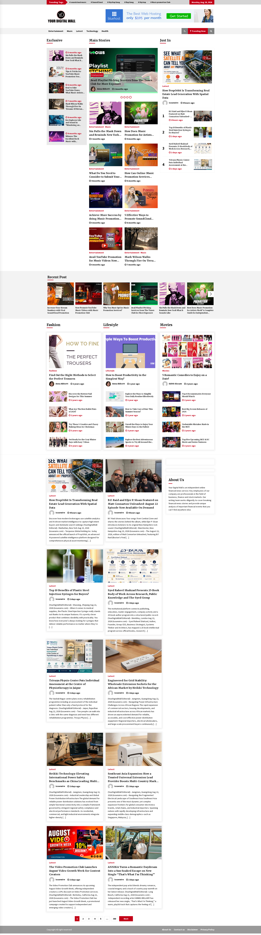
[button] (185, 31)
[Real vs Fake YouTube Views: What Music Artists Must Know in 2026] (56, 88)
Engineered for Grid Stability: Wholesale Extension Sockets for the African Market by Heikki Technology (133, 684)
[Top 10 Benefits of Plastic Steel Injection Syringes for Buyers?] (203, 132)
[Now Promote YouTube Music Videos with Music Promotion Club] (88, 293)
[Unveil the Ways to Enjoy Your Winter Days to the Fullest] (115, 427)
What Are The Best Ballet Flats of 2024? (82, 410)
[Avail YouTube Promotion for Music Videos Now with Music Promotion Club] (105, 238)
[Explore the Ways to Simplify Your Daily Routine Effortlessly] (115, 396)
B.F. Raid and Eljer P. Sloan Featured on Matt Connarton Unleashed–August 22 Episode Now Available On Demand (180, 114)
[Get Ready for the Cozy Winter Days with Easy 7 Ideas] (58, 442)
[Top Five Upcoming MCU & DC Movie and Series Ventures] (171, 442)
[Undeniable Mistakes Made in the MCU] (171, 427)
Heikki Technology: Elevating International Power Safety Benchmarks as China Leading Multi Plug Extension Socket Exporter (73, 777)
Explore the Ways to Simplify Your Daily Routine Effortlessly (139, 395)
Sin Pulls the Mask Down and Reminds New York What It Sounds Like (74, 58)
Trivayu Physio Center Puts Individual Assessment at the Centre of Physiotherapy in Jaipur (180, 162)
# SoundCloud (97, 2)
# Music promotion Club (160, 2)
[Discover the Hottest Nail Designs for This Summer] (58, 396)
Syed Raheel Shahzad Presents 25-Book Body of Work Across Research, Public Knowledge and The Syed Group (180, 146)
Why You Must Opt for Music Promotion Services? (122, 83)
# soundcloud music (77, 2)
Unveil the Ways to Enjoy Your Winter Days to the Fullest (139, 425)
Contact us (179, 929)
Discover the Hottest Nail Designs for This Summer (80, 395)
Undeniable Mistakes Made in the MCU (195, 425)
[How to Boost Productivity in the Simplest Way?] (130, 351)
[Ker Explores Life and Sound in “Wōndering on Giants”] (56, 120)
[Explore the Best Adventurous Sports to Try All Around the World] (115, 442)
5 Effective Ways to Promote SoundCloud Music (138, 217)
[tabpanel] (123, 70)
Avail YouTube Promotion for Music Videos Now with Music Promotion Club (105, 258)
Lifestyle (110, 325)
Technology (92, 31)
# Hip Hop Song (113, 2)
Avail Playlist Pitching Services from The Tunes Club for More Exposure (142, 310)
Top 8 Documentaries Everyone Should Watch (196, 395)
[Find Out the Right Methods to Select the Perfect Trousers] (74, 351)
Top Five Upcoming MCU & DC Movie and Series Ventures (195, 441)
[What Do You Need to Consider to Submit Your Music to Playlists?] (105, 155)
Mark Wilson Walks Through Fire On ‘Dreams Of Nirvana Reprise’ (74, 106)
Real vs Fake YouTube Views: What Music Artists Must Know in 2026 (74, 90)
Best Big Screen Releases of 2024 (194, 410)
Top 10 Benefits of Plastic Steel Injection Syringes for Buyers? (180, 130)
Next (211, 294)
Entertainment (55, 31)
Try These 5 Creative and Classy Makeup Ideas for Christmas (83, 425)
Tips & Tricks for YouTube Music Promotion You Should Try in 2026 (74, 74)
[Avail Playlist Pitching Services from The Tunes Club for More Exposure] (144, 293)
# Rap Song (129, 2)
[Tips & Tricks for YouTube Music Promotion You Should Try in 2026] (56, 71)
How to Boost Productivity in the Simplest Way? (126, 377)
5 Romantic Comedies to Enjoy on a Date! (184, 377)
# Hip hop (142, 2)
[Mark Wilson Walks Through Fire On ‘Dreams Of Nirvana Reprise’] (56, 104)
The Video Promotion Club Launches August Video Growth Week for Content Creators (74, 870)
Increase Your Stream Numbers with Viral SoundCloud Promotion (58, 310)
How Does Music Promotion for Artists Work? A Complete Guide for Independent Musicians (140, 133)
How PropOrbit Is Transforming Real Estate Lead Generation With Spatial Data (186, 94)
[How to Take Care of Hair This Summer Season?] (115, 411)
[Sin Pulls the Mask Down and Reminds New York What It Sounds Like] (56, 55)
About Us (166, 929)
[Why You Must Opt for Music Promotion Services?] (123, 70)
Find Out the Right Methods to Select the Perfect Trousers (72, 377)
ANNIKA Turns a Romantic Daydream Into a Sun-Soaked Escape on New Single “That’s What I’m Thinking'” (132, 870)
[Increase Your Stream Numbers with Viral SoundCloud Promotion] (60, 293)
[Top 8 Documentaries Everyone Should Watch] (171, 396)
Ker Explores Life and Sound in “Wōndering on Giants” (73, 123)
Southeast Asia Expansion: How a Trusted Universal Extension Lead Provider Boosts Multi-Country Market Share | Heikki (133, 777)
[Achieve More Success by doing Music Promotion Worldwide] (105, 196)
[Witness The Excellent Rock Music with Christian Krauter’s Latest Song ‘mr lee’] (56, 136)
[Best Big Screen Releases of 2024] (171, 411)
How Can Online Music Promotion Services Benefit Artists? (139, 175)
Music (69, 31)
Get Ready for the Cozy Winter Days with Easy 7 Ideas (82, 441)
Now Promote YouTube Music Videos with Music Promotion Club (86, 310)
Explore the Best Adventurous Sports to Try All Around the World (139, 441)
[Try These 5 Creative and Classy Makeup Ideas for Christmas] (58, 427)
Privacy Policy (207, 929)
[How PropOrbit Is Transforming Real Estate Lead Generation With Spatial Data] (187, 67)
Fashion (53, 325)
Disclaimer (192, 929)
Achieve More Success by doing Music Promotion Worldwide (105, 217)
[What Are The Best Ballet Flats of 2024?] (58, 411)
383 (114, 918)
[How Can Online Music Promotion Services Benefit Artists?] (141, 155)
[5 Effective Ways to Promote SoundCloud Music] (141, 196)
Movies (166, 325)
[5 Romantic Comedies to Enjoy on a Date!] (187, 351)
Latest (79, 31)
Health (105, 31)
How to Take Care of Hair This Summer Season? (139, 410)
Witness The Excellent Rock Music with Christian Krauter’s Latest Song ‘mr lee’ (75, 139)
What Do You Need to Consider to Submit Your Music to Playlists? (104, 175)
